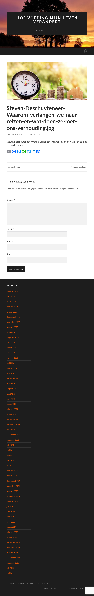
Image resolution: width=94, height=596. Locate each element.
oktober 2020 (12, 491)
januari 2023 (12, 373)
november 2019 (13, 547)
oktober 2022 (12, 383)
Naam (10, 228)
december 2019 (13, 542)
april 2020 (11, 522)
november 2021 (13, 424)
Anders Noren (70, 589)
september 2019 (13, 557)
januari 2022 (12, 414)
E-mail (10, 241)
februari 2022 (12, 409)
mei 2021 (10, 455)
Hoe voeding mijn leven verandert (47, 20)
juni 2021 (11, 450)
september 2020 (13, 496)
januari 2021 (12, 475)
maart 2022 (11, 404)
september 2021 (13, 434)
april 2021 (11, 460)
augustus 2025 (13, 337)
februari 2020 (12, 532)
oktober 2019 (12, 552)
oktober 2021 (12, 429)
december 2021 (13, 419)
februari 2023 (12, 368)
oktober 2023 (12, 358)
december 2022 (13, 378)
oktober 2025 (12, 327)
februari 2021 (12, 470)
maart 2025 (11, 347)
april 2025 (11, 342)
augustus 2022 (13, 388)
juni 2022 (11, 394)
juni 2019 (11, 573)
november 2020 (13, 486)
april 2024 (11, 352)
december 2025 (13, 317)
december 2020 (13, 481)
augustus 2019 (13, 563)
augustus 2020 (13, 501)
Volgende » (79, 167)
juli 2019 (10, 568)
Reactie (11, 200)
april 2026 (11, 296)
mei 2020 (10, 516)
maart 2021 (11, 465)
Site (8, 254)
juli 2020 (10, 506)
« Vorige (13, 167)
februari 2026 (12, 306)
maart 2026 (11, 301)
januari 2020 (12, 537)
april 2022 (11, 399)
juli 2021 (10, 445)
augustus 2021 (13, 440)
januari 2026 (12, 312)
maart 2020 (11, 527)
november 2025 (13, 322)
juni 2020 (11, 511)
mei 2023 (10, 363)
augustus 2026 (13, 291)
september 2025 (13, 332)
